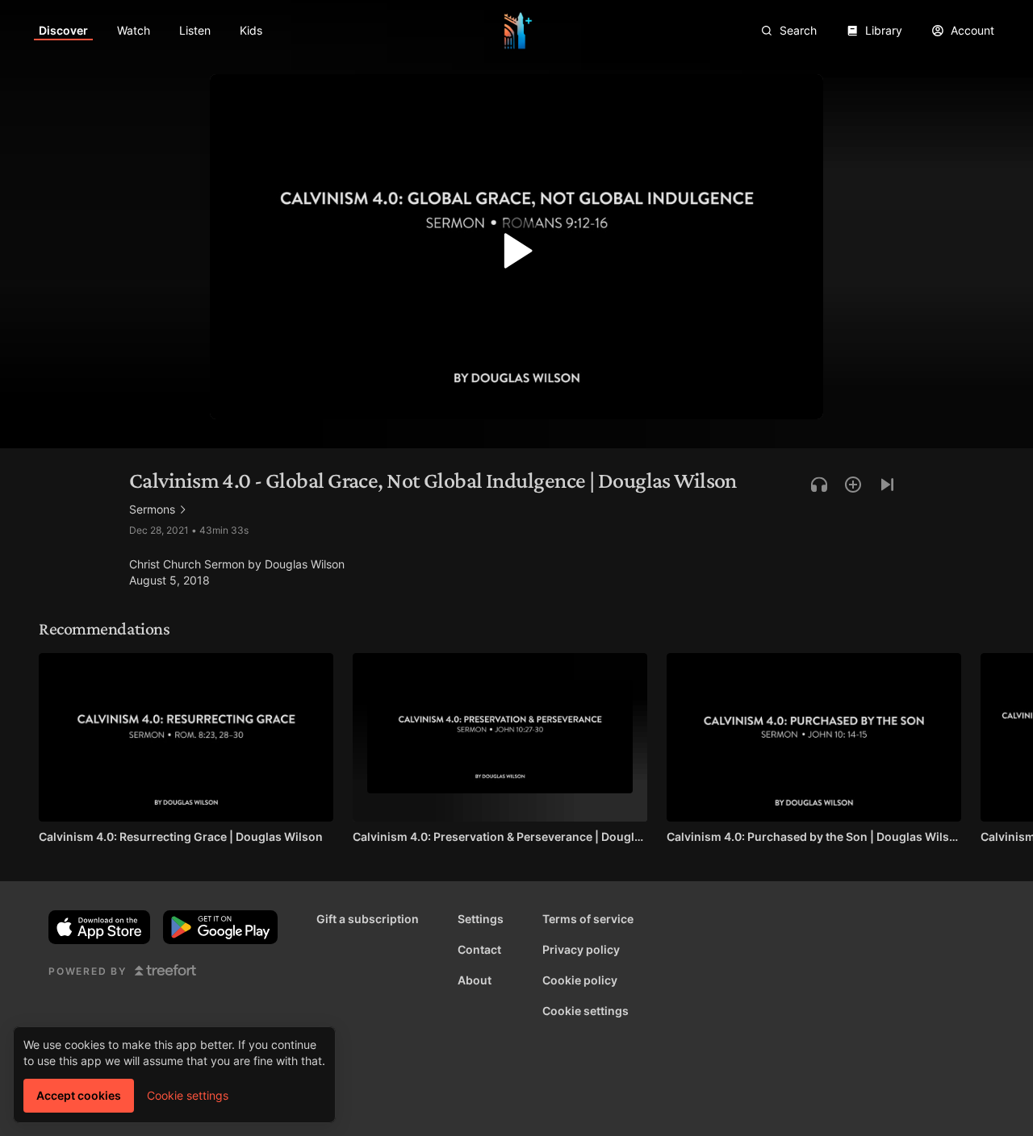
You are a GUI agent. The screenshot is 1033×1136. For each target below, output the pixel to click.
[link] (63, 30)
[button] (516, 254)
